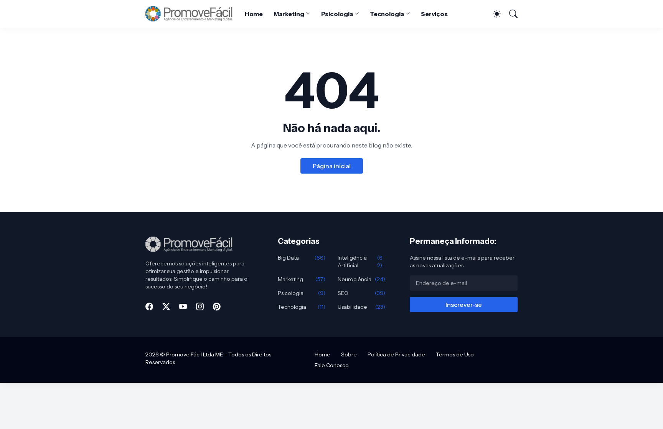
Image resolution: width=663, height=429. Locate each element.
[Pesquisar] (510, 14)
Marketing (289, 14)
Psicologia (337, 14)
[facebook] (149, 306)
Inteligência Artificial (360, 261)
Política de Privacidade (396, 354)
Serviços (434, 14)
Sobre (349, 354)
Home (254, 14)
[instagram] (200, 306)
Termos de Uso (455, 354)
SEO (361, 293)
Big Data (301, 257)
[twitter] (166, 306)
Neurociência (361, 279)
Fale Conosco (332, 365)
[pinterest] (217, 306)
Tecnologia (387, 14)
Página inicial (332, 166)
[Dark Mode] (493, 14)
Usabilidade (361, 306)
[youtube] (183, 306)
